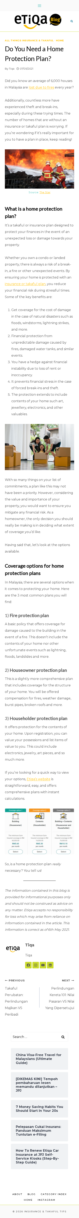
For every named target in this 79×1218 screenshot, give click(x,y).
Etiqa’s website (38, 779)
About (17, 1194)
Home (60, 40)
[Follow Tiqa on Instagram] (35, 965)
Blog (32, 1194)
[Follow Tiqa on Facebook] (28, 965)
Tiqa (11, 68)
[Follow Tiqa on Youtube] (43, 965)
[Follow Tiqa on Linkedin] (50, 965)
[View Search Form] (71, 21)
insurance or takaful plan (25, 284)
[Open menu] (39, 5)
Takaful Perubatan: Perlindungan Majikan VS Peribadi (16, 997)
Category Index (54, 1194)
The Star (45, 192)
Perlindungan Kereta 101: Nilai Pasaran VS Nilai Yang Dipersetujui (59, 994)
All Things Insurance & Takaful (29, 40)
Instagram (46, 1199)
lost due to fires (41, 87)
